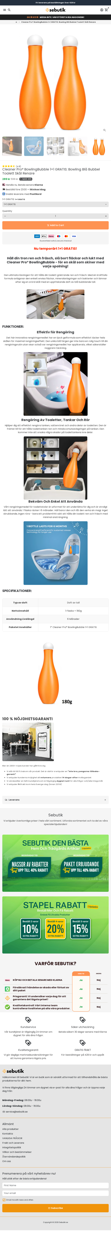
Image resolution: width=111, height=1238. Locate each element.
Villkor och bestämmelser (17, 1152)
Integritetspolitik (11, 1147)
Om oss (6, 1161)
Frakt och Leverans (13, 1143)
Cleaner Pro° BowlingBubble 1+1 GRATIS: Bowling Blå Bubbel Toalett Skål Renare (58, 22)
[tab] (55, 800)
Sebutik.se (63, 1222)
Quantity (7, 211)
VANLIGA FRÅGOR (12, 1138)
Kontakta (7, 1133)
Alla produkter (10, 1129)
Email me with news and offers (19, 1200)
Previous (5, 81)
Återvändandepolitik (14, 1156)
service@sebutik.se (15, 1111)
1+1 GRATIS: (13, 199)
